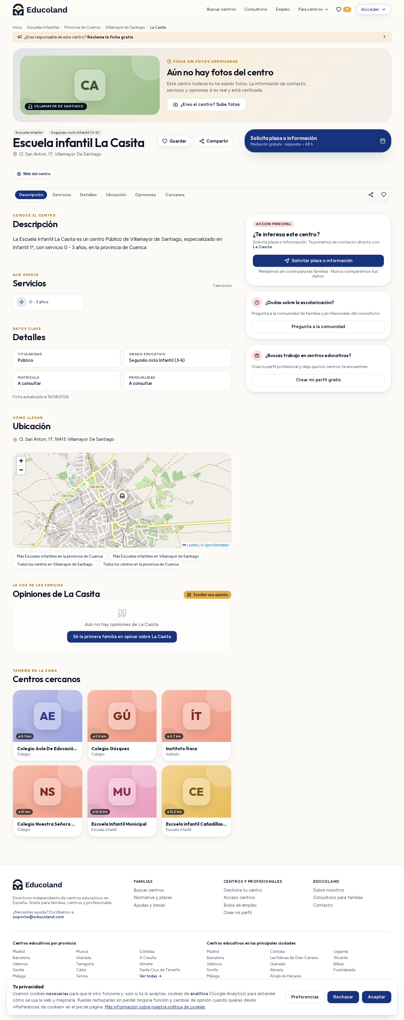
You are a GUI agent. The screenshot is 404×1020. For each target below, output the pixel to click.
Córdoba (147, 951)
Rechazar (343, 997)
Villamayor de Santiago (125, 27)
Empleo (283, 9)
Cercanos (175, 194)
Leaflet (192, 544)
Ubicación (116, 194)
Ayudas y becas (149, 905)
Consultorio (255, 9)
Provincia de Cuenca (82, 27)
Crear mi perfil (238, 912)
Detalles (88, 194)
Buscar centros (221, 9)
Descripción (31, 194)
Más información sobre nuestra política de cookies (155, 1007)
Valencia (20, 964)
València (214, 964)
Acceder (370, 9)
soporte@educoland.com (38, 916)
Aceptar (376, 997)
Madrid (19, 951)
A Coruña (148, 958)
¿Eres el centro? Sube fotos (210, 104)
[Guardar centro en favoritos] (384, 195)
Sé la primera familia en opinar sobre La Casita (122, 636)
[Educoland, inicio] (40, 9)
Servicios (61, 194)
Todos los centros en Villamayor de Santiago (55, 564)
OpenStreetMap (217, 544)
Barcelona (21, 958)
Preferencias (305, 997)
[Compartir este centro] (371, 195)
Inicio (17, 27)
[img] (122, 500)
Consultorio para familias (338, 897)
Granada (83, 958)
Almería (146, 964)
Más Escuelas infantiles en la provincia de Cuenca (60, 556)
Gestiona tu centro (243, 890)
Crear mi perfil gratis (318, 379)
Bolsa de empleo (240, 905)
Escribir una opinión (211, 595)
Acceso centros (239, 897)
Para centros (310, 9)
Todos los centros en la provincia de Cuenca (141, 564)
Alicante (341, 958)
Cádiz (81, 970)
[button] (122, 495)
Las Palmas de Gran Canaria (294, 958)
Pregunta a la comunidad (318, 327)
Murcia (82, 951)
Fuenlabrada (344, 970)
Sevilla (18, 970)
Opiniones (145, 194)
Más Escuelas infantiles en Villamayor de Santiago (156, 556)
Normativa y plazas (153, 897)
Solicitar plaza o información (322, 260)
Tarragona (85, 964)
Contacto (323, 905)
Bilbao (339, 964)
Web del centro (37, 174)
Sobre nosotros (328, 890)
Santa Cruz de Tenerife (160, 970)
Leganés (341, 951)
